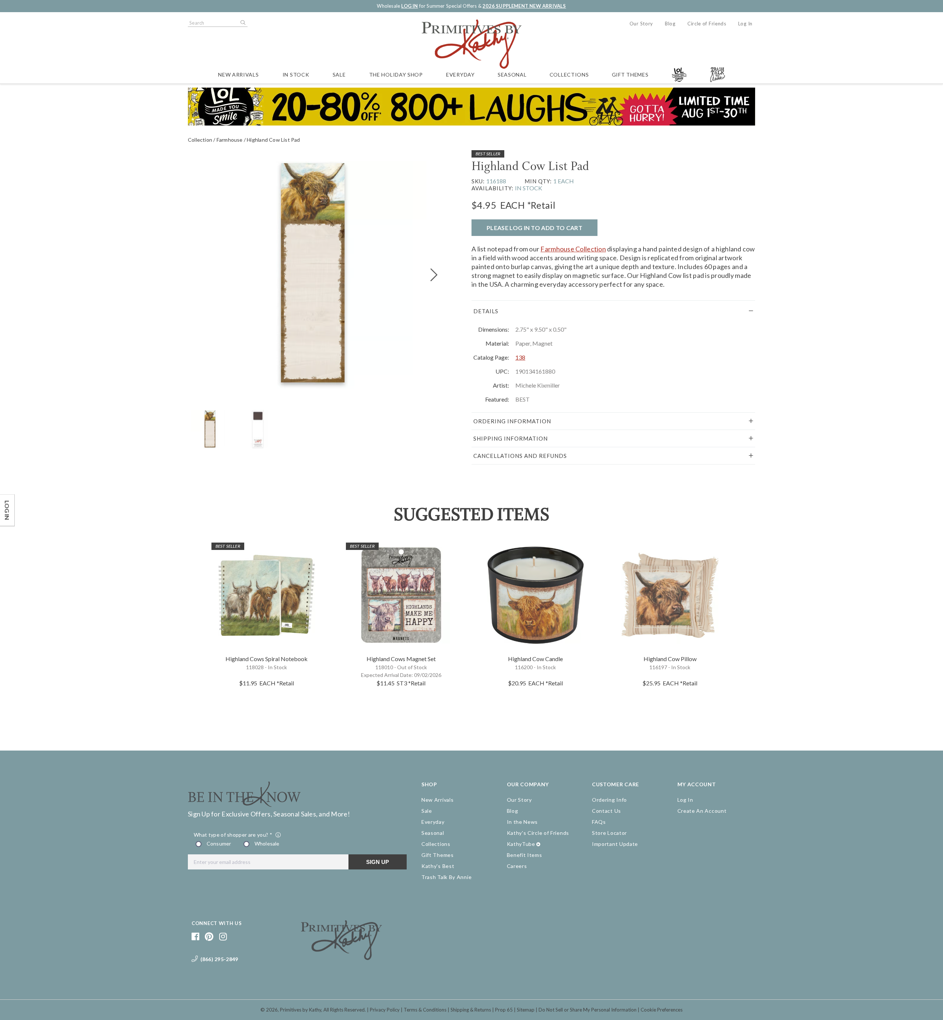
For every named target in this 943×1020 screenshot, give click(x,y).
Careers (517, 866)
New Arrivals (238, 74)
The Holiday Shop (396, 74)
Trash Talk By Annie (446, 877)
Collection (200, 140)
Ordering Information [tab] (512, 421)
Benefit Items (524, 855)
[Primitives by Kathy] (341, 957)
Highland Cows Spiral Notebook (266, 658)
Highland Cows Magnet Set (401, 658)
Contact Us (606, 811)
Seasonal (512, 74)
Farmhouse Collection (573, 249)
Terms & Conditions (425, 1010)
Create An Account (702, 811)
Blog (670, 24)
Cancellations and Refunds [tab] (520, 455)
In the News (522, 822)
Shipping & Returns (471, 1010)
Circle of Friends (706, 24)
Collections (569, 74)
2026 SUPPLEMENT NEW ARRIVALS (524, 6)
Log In (745, 24)
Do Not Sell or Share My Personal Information (588, 1010)
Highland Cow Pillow (670, 658)
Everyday (460, 74)
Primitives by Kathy (300, 1010)
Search (242, 23)
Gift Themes (630, 74)
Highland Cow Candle (535, 658)
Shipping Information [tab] (510, 438)
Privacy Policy (385, 1010)
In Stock (296, 74)
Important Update (615, 844)
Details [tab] (485, 311)
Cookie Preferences (662, 1010)
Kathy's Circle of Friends (538, 833)
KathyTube (521, 844)
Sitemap (525, 1010)
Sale (339, 74)
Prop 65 (504, 1010)
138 (520, 357)
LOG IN (409, 6)
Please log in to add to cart (534, 227)
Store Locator (609, 833)
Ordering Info (609, 800)
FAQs (599, 822)
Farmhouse (230, 140)
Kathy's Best (437, 866)
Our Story (641, 24)
